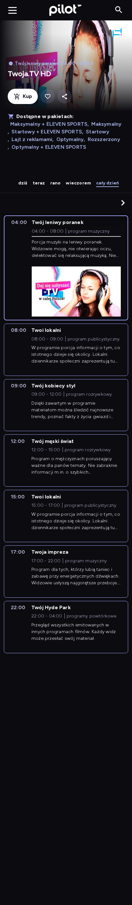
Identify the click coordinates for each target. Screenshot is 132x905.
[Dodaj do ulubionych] (47, 96)
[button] (123, 202)
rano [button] (55, 183)
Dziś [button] (23, 183)
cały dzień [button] (107, 183)
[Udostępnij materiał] (64, 96)
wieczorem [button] (78, 183)
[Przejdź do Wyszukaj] (118, 10)
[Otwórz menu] (12, 10)
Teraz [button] (39, 183)
